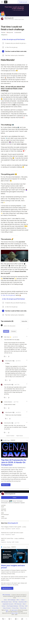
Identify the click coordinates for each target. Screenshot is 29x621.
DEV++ (18, 599)
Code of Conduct (10, 435)
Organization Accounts (8, 604)
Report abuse (19, 435)
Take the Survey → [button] (7, 588)
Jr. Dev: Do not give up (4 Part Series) (13, 39)
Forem (6, 610)
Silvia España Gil (9, 18)
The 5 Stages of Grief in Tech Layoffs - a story (13, 527)
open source (14, 610)
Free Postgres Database (12, 606)
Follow (14, 497)
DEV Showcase (17, 604)
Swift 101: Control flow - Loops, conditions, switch (12, 540)
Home (5, 599)
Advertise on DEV (23, 601)
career (3, 32)
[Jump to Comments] (10, 618)
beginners (4, 34)
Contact (3, 606)
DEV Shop (21, 606)
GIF (26, 260)
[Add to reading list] (16, 618)
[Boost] (22, 618)
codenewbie (17, 32)
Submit (6, 331)
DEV (7, 611)
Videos (22, 599)
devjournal (10, 32)
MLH (26, 606)
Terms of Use (23, 608)
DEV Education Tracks (6, 601)
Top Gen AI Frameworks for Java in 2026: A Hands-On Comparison (13, 462)
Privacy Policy (15, 608)
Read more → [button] (5, 484)
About (24, 604)
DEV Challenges (11, 599)
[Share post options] (26, 619)
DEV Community (6, 594)
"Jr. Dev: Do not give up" (8, 295)
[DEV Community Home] (5, 2)
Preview (13, 331)
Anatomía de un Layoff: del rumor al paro (12, 533)
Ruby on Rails (14, 613)
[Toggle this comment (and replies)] (2, 339)
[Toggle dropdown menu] (27, 336)
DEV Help (15, 601)
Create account (23, 2)
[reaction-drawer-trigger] (3, 618)
